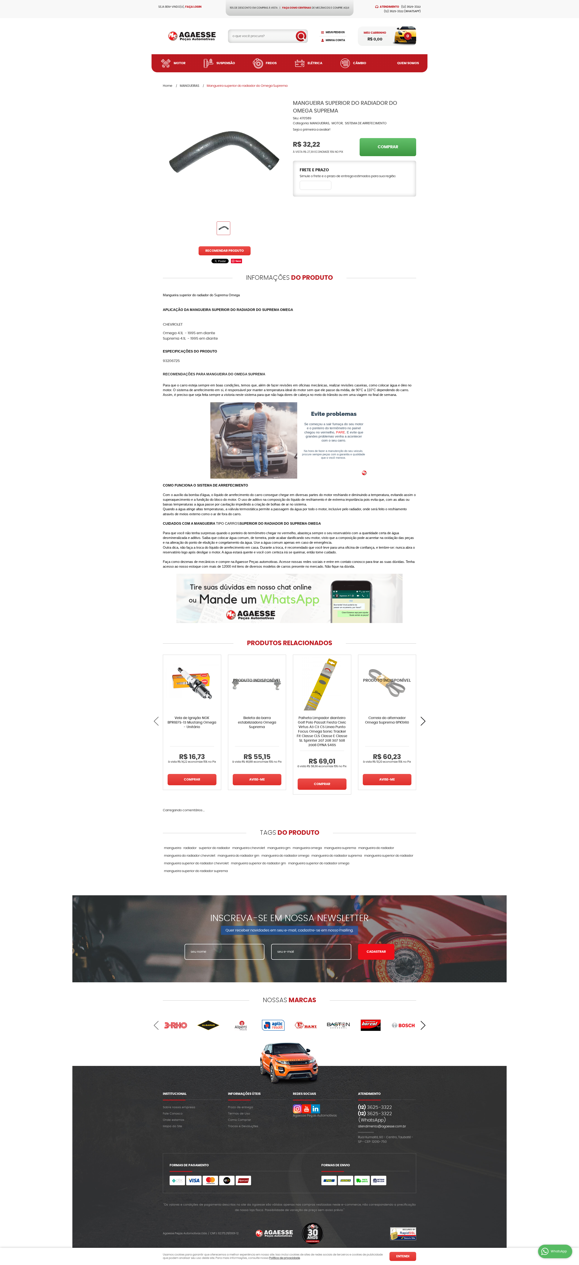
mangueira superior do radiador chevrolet (196, 863)
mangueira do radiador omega (285, 855)
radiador (190, 848)
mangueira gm (278, 848)
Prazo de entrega (240, 1107)
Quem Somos (408, 63)
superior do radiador (214, 848)
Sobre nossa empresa (179, 1107)
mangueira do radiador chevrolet (189, 855)
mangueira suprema (340, 848)
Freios (271, 63)
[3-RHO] (176, 1025)
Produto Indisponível (257, 684)
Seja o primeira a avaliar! (311, 129)
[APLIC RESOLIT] (273, 1025)
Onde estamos (173, 1120)
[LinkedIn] (315, 1108)
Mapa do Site (172, 1126)
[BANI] (306, 1025)
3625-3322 (411, 6)
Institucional (175, 1094)
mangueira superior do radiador (388, 855)
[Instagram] (297, 1108)
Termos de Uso (239, 1113)
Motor (179, 63)
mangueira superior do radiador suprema (196, 871)
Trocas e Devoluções (243, 1126)
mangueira (172, 848)
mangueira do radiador (376, 848)
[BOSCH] (403, 1025)
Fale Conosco (173, 1113)
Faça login (193, 6)
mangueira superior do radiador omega (318, 863)
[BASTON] (338, 1025)
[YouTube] (306, 1108)
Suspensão (225, 63)
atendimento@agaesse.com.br (382, 1126)
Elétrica (315, 63)
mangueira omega (307, 848)
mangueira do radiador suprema (336, 855)
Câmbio (359, 63)
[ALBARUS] (208, 1025)
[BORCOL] (371, 1025)
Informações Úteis (244, 1094)
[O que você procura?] (301, 36)
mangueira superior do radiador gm (258, 863)
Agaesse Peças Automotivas (315, 1115)
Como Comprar (239, 1120)
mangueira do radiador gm (238, 855)
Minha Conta (335, 40)
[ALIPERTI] (241, 1025)
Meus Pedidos (335, 32)
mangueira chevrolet (248, 848)
